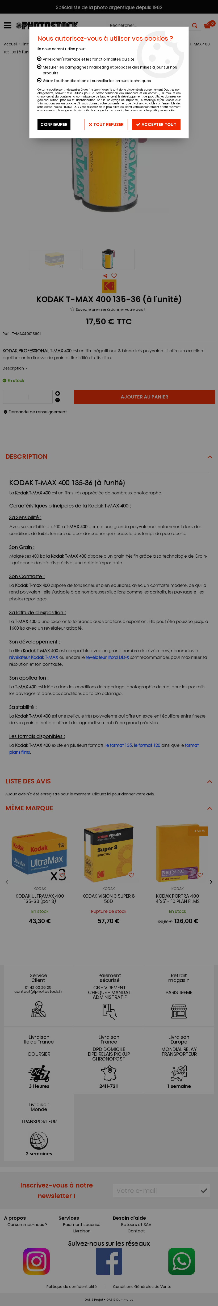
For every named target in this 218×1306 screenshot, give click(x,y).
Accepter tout (158, 124)
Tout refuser (108, 124)
